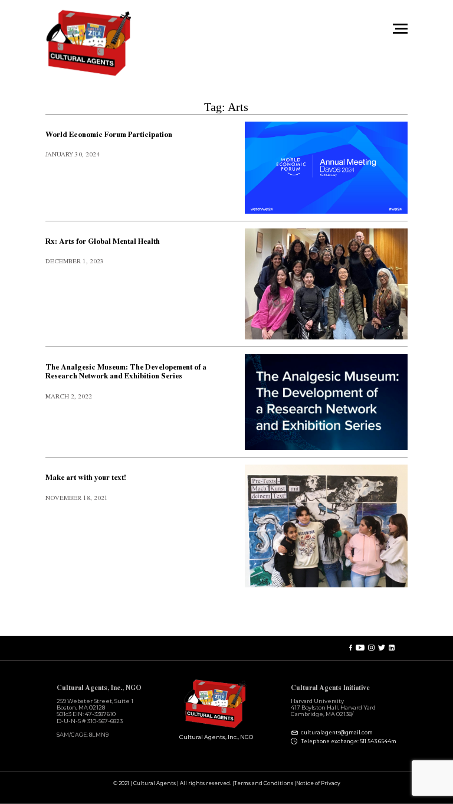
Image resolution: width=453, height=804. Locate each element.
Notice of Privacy (318, 783)
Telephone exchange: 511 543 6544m (348, 741)
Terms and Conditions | (265, 783)
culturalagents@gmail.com (337, 733)
